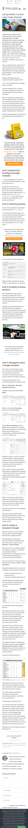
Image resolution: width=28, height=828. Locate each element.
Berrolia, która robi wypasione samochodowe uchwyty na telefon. (14, 352)
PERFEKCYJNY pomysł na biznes (13, 236)
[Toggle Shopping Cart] (19, 9)
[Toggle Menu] (24, 9)
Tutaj (3, 179)
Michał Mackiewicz (15, 753)
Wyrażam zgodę (21, 826)
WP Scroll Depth (17, 209)
